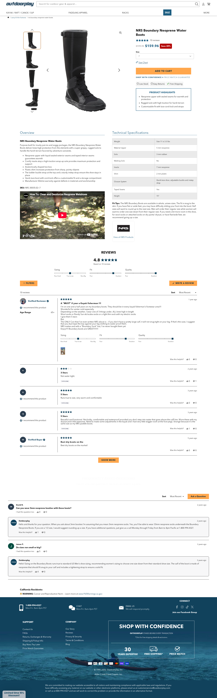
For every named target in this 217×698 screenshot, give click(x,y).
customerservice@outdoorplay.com (154, 688)
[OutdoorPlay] (8, 18)
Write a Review (186, 284)
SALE (167, 12)
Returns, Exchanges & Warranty (37, 637)
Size (138, 52)
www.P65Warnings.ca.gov (90, 594)
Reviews (69, 632)
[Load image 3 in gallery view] (32, 79)
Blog (68, 644)
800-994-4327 (62, 691)
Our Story (70, 629)
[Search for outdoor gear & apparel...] (196, 4)
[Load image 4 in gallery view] (32, 97)
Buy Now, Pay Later (31, 644)
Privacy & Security (74, 636)
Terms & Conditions (75, 640)
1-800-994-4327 (33, 605)
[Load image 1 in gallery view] (32, 40)
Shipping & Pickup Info (33, 640)
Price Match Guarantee (33, 648)
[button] (209, 4)
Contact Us (28, 629)
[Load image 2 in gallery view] (32, 59)
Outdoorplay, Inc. (115, 669)
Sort (173, 292)
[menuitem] (21, 14)
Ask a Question (200, 497)
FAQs (25, 633)
